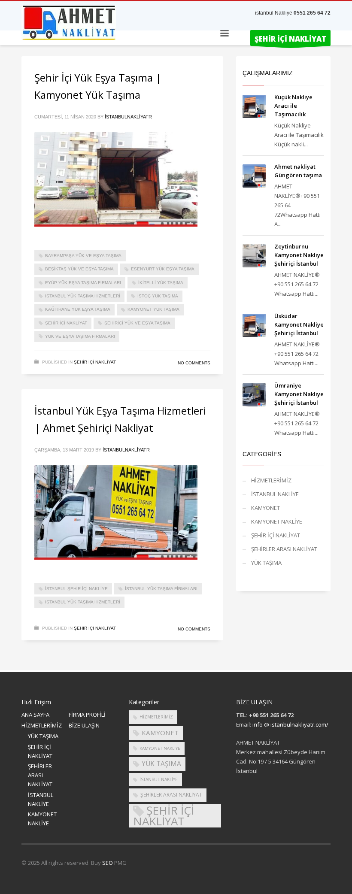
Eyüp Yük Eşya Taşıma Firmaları (83, 282)
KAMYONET (265, 508)
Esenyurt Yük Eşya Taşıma (162, 269)
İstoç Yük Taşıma (157, 296)
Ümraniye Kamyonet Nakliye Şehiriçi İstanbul (299, 394)
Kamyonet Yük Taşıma (153, 309)
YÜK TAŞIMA (266, 563)
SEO (107, 863)
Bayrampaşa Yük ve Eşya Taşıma (83, 255)
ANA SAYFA (35, 714)
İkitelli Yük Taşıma (160, 282)
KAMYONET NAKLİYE (276, 521)
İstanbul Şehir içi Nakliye (76, 588)
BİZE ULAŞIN (84, 725)
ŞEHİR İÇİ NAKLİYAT (95, 362)
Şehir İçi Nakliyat (66, 323)
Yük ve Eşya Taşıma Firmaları (80, 336)
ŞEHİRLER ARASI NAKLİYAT (284, 549)
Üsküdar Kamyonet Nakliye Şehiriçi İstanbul (299, 324)
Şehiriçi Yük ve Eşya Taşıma (137, 323)
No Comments (194, 363)
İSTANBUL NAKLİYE (275, 494)
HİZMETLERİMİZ (271, 480)
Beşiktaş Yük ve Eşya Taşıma (79, 269)
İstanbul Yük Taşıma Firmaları (161, 588)
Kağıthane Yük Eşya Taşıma (77, 309)
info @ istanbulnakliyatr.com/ (290, 724)
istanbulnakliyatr (128, 116)
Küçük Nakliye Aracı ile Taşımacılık (293, 105)
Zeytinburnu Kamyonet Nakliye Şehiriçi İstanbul (299, 254)
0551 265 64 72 (312, 13)
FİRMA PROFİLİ (87, 714)
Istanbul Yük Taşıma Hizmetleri (82, 296)
